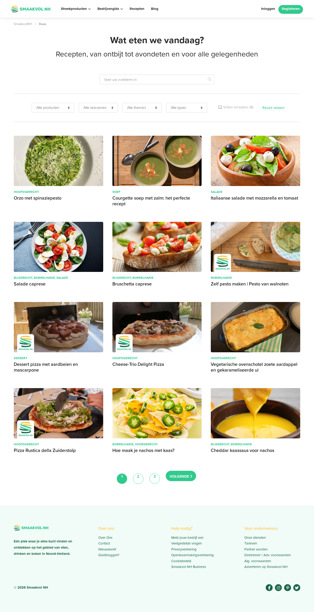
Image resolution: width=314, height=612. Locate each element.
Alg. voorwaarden (257, 561)
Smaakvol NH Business (188, 566)
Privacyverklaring (184, 549)
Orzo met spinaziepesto (37, 198)
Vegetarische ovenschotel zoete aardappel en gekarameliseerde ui (254, 367)
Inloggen (268, 8)
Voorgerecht (146, 444)
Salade (217, 191)
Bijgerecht (23, 277)
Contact (104, 543)
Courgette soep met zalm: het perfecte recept (151, 201)
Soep (116, 191)
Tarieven (250, 543)
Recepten (137, 8)
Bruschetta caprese (132, 283)
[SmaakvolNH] (30, 8)
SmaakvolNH (23, 24)
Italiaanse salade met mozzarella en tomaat (254, 198)
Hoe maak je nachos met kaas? (143, 450)
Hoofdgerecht (26, 191)
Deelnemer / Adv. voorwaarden (267, 555)
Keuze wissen (274, 107)
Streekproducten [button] (74, 8)
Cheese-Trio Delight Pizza (138, 364)
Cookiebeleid (181, 561)
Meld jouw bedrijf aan (187, 537)
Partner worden (256, 549)
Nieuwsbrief (107, 549)
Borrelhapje (44, 277)
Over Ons (105, 537)
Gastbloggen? (108, 555)
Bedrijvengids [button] (108, 8)
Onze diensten (255, 537)
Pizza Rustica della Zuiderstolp (45, 450)
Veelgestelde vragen (186, 543)
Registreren (291, 8)
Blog (154, 8)
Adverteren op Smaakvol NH (266, 566)
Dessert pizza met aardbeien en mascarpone (46, 367)
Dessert (20, 358)
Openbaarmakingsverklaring (192, 555)
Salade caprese (30, 283)
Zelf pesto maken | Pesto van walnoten (249, 283)
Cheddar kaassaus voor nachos (242, 450)
